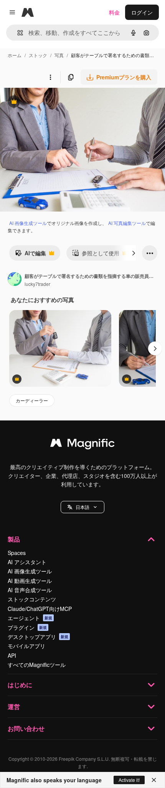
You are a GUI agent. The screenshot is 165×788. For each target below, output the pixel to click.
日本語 (82, 507)
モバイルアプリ (26, 646)
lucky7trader (37, 284)
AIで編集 (30, 255)
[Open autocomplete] (17, 33)
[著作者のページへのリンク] (14, 279)
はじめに (20, 684)
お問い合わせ (26, 728)
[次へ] (133, 253)
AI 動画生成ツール (30, 580)
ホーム (14, 55)
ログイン (142, 12)
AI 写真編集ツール (127, 223)
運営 (14, 706)
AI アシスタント (27, 562)
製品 (14, 539)
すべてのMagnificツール (37, 664)
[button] (82, 507)
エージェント (30, 618)
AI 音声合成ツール (30, 590)
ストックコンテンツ (32, 599)
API (12, 655)
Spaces (17, 553)
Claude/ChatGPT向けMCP (40, 608)
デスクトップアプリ (38, 636)
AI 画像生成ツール (28, 223)
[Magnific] (82, 444)
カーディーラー (32, 400)
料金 (114, 12)
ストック (38, 55)
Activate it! (129, 780)
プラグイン (27, 627)
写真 (59, 55)
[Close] (153, 780)
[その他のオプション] (50, 77)
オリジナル (52, 102)
